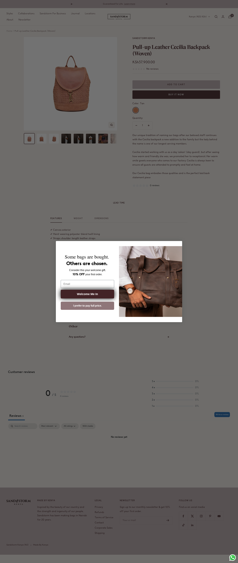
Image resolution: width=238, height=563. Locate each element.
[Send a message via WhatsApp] (232, 557)
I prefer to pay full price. (87, 305)
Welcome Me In (87, 294)
